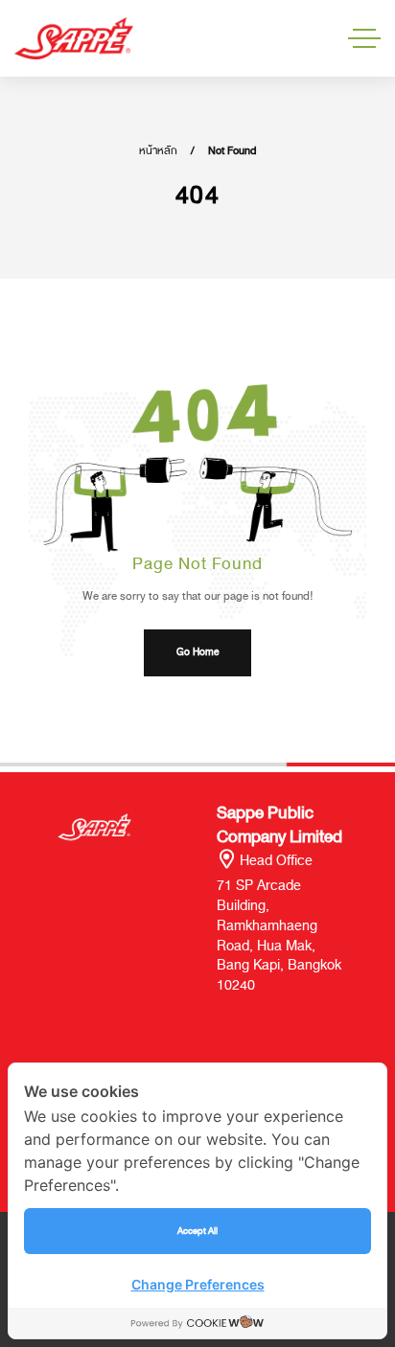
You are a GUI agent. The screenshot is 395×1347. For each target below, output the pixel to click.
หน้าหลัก (158, 151)
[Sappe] (73, 38)
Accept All (197, 1230)
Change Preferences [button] (198, 1284)
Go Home (197, 652)
